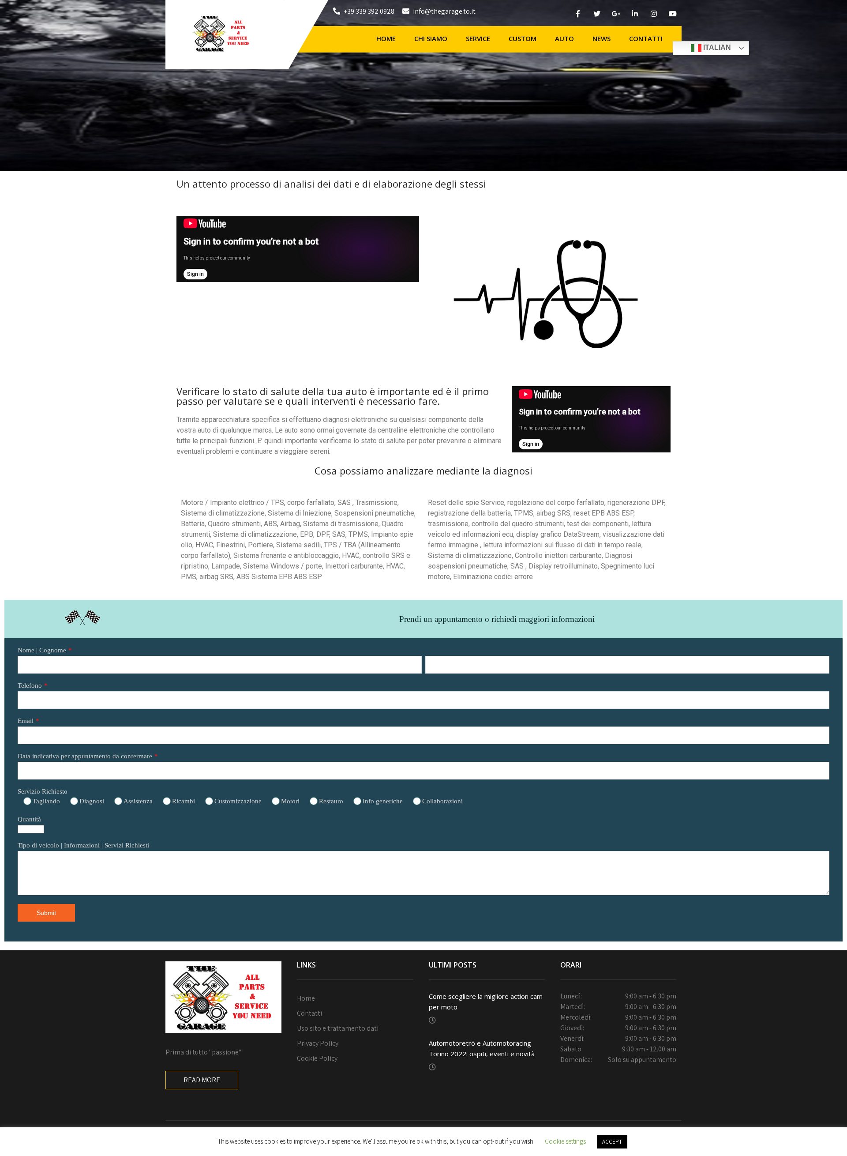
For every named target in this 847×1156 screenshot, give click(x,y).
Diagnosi (91, 801)
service (478, 38)
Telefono (30, 685)
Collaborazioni (442, 801)
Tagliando (46, 801)
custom (522, 38)
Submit (46, 912)
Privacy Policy (317, 1043)
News (601, 38)
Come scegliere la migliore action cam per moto (486, 1001)
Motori (290, 801)
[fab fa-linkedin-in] (635, 15)
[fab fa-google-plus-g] (616, 15)
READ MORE (202, 1079)
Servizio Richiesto (42, 791)
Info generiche (383, 801)
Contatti (646, 38)
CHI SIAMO (430, 38)
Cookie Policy (317, 1058)
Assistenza (138, 801)
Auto (564, 38)
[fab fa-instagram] (654, 15)
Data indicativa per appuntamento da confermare (85, 756)
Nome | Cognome (42, 650)
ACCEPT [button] (612, 1141)
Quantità (29, 819)
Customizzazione (238, 801)
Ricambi (183, 801)
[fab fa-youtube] (673, 15)
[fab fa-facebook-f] (578, 15)
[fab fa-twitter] (597, 15)
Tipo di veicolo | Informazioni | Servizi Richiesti (83, 845)
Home (386, 38)
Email (26, 720)
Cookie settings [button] (565, 1141)
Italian (716, 47)
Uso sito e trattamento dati (338, 1028)
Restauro (331, 801)
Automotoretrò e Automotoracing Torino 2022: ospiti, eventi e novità (482, 1048)
